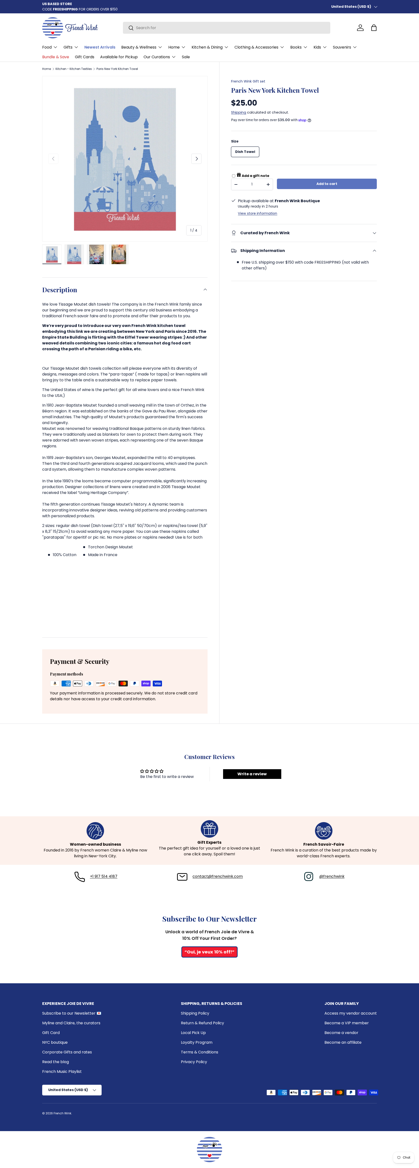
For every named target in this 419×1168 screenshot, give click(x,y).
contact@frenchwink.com (218, 876)
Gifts (68, 47)
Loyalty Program (196, 1042)
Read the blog (55, 1062)
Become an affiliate (343, 1042)
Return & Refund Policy (202, 1023)
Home (174, 47)
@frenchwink (332, 876)
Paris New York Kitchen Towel (117, 68)
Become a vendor (341, 1032)
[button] (374, 27)
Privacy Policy (194, 1062)
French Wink (62, 1113)
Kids (317, 47)
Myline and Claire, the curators (71, 1023)
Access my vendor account (350, 1013)
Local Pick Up (193, 1032)
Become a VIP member (346, 1023)
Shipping (238, 112)
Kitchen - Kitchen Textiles (74, 68)
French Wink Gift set (248, 81)
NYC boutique (55, 1042)
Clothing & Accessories (256, 47)
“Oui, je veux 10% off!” (209, 952)
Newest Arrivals (99, 47)
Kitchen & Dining (207, 47)
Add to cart (326, 183)
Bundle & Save (55, 57)
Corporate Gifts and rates (67, 1052)
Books (296, 47)
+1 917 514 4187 (103, 876)
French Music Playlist (62, 1071)
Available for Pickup (119, 57)
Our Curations (157, 57)
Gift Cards (84, 57)
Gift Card (51, 1032)
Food (47, 47)
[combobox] (226, 28)
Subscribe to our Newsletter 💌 (71, 1013)
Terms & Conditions (199, 1052)
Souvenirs (342, 47)
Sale (186, 57)
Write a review (252, 774)
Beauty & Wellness (138, 47)
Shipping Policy (195, 1013)
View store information (257, 213)
